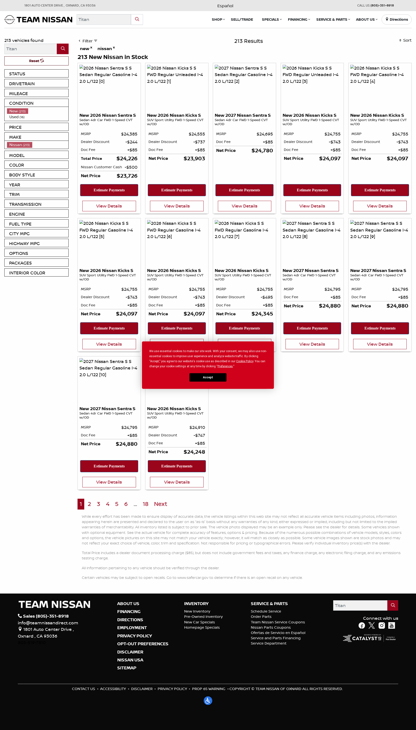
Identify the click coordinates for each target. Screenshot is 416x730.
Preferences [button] (225, 366)
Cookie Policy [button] (244, 361)
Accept (208, 377)
